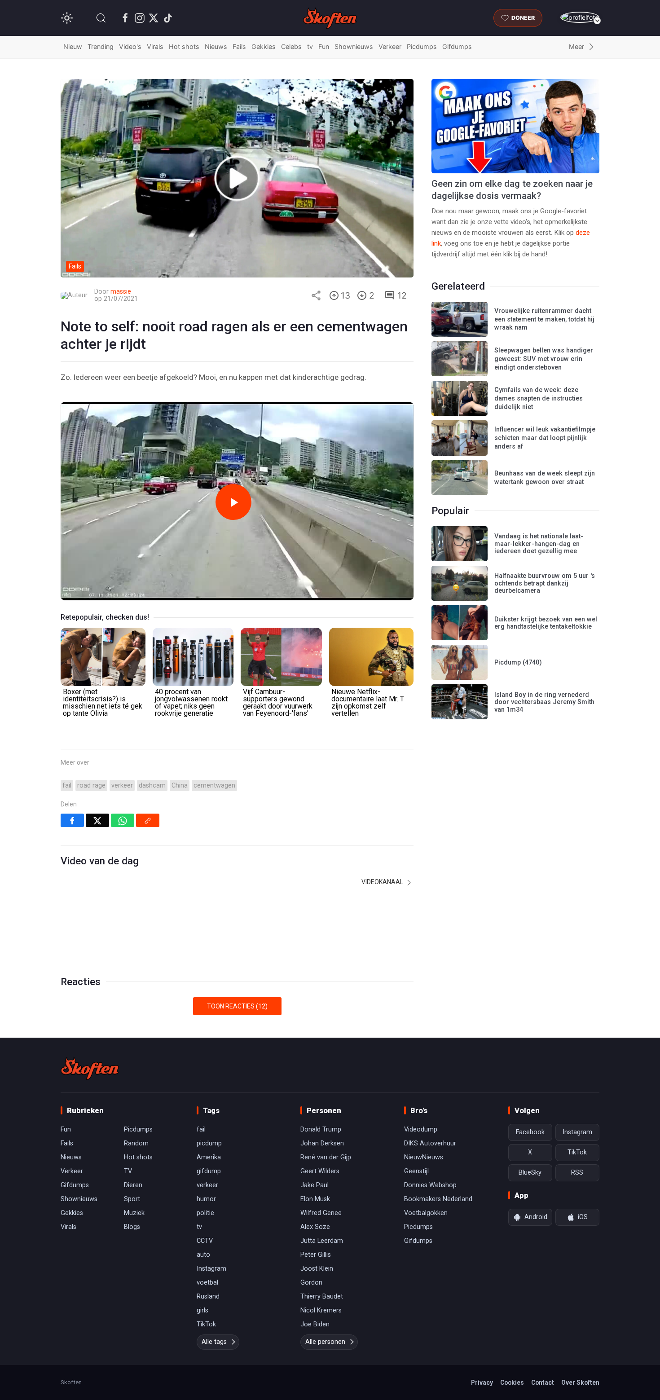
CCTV (205, 1241)
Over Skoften (580, 1382)
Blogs (132, 1227)
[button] (101, 18)
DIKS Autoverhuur (430, 1143)
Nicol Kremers (321, 1310)
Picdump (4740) (518, 662)
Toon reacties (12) (237, 1006)
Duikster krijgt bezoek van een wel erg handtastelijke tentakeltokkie (545, 623)
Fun (323, 46)
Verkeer (389, 46)
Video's (130, 46)
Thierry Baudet (321, 1296)
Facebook (530, 1132)
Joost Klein (316, 1268)
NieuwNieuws (423, 1157)
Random (136, 1143)
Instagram (211, 1268)
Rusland (208, 1296)
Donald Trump (320, 1129)
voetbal (207, 1282)
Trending (101, 46)
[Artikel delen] (316, 295)
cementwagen (214, 785)
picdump (209, 1143)
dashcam (152, 785)
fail (66, 785)
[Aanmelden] (580, 17)
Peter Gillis (315, 1255)
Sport (132, 1199)
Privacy (482, 1382)
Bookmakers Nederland (438, 1199)
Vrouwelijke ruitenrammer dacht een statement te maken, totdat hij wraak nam (544, 319)
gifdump (209, 1171)
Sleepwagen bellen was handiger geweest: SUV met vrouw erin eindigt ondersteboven (543, 359)
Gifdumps (457, 46)
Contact (542, 1382)
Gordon (311, 1282)
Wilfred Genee (321, 1213)
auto (203, 1255)
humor (206, 1199)
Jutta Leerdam (321, 1241)
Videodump (420, 1129)
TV (128, 1171)
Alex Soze (315, 1227)
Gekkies (263, 46)
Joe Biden (315, 1324)
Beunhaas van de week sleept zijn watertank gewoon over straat (544, 478)
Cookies (512, 1382)
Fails (239, 46)
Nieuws (216, 46)
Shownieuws (353, 46)
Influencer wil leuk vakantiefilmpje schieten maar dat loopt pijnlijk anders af (544, 438)
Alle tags (214, 1342)
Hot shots (184, 46)
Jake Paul (314, 1185)
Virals (155, 46)
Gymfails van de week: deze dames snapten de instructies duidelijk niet (538, 398)
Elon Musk (315, 1199)
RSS (577, 1172)
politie (205, 1213)
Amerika (209, 1157)
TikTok (206, 1324)
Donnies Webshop (430, 1185)
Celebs (291, 46)
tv (310, 46)
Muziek (134, 1213)
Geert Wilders (319, 1171)
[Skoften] (90, 1068)
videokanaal (383, 881)
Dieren (133, 1185)
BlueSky (530, 1172)
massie (120, 291)
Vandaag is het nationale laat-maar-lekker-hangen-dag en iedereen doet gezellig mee (538, 544)
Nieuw (72, 46)
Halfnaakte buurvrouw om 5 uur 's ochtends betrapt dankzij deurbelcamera (544, 583)
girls (202, 1310)
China (180, 785)
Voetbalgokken (426, 1213)
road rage (91, 785)
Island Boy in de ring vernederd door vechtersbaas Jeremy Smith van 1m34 (544, 702)
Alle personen (325, 1342)
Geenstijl (416, 1171)
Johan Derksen (322, 1143)
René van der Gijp (325, 1157)
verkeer (122, 785)
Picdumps (422, 46)
